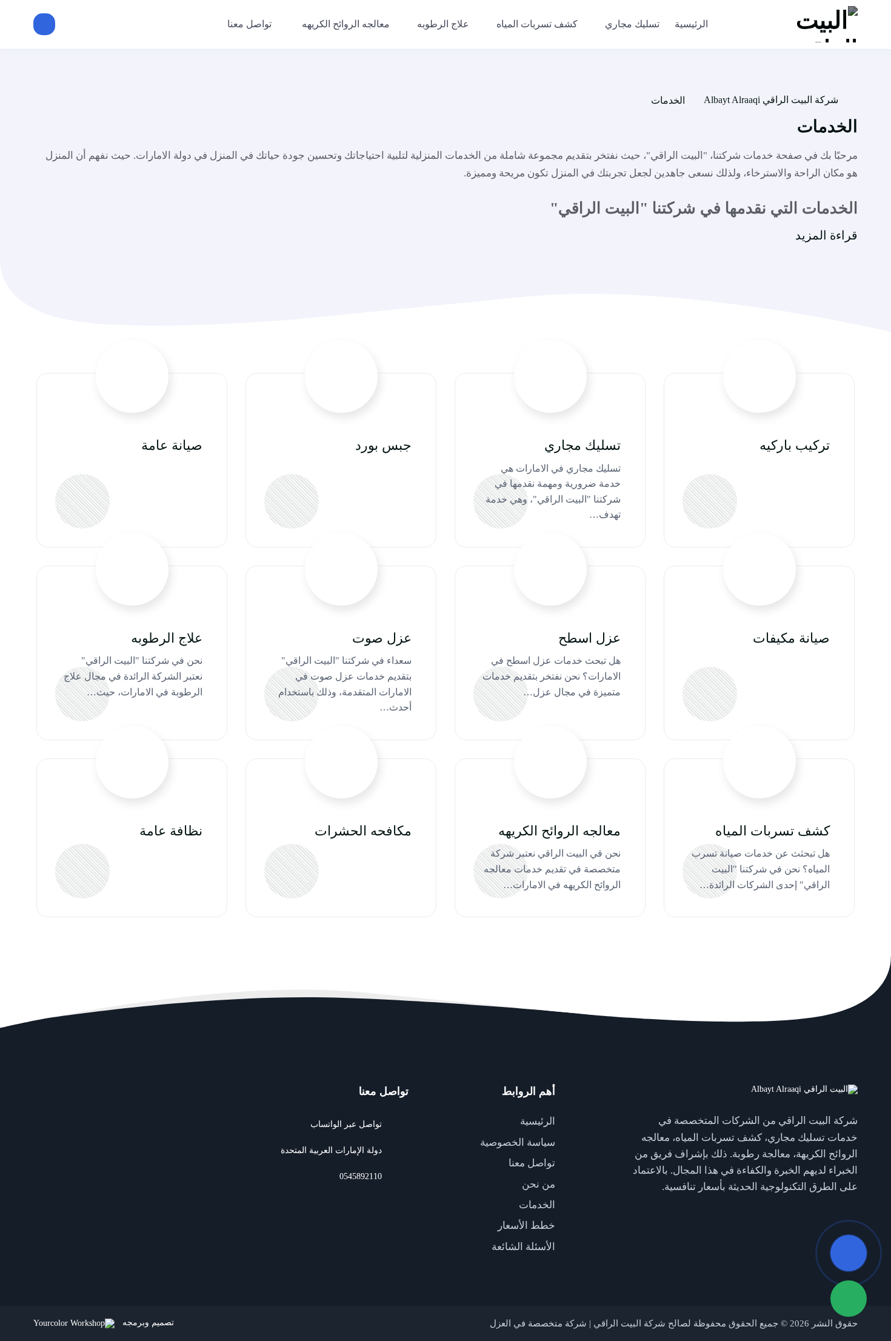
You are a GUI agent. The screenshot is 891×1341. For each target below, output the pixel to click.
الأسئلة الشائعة (523, 1246)
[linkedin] (797, 1215)
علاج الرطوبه (166, 638)
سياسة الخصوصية (517, 1142)
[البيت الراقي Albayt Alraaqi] (804, 1089)
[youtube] (821, 1215)
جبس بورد (383, 445)
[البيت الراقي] (794, 24)
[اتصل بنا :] (848, 1253)
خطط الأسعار (526, 1225)
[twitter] (845, 1215)
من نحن (538, 1184)
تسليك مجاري (582, 445)
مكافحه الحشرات (363, 830)
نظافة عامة (170, 830)
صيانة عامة (171, 445)
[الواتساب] (848, 1298)
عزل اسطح (589, 638)
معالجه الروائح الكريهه (559, 830)
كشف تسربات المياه (772, 830)
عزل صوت (382, 638)
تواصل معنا (532, 1163)
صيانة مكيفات (791, 638)
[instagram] (773, 1215)
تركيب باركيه (794, 445)
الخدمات (537, 1205)
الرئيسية (537, 1121)
